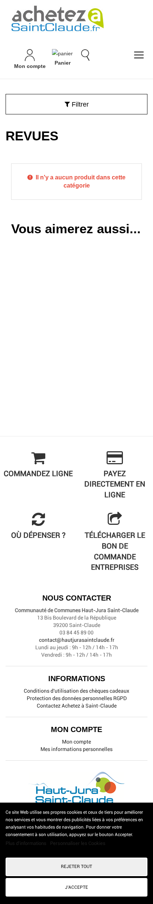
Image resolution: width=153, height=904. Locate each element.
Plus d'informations (27, 843)
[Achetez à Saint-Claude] (76, 18)
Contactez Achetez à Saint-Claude (77, 706)
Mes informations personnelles (76, 749)
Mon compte (76, 742)
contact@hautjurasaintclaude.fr (76, 640)
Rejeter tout (76, 866)
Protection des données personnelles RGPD (77, 698)
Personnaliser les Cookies (77, 843)
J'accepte (76, 887)
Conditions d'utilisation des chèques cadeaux (76, 691)
